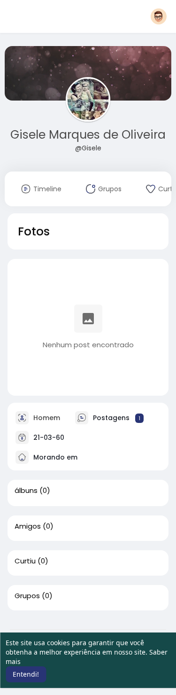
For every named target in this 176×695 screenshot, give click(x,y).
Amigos (28, 526)
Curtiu (25, 561)
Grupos (27, 596)
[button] (158, 16)
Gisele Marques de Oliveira (88, 134)
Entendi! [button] (26, 674)
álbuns (26, 490)
